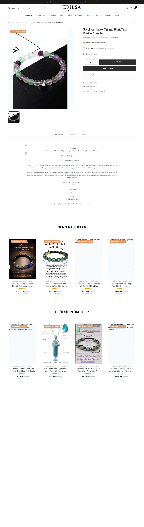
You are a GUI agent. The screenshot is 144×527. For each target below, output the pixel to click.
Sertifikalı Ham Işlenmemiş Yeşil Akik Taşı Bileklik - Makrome (55, 285)
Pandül (90, 15)
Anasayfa (29, 15)
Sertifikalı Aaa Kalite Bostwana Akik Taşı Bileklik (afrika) (88, 285)
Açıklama (59, 134)
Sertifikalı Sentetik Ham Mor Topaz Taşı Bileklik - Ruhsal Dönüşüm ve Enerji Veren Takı (23, 370)
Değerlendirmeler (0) (79, 134)
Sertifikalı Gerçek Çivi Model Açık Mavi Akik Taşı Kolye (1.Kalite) (55, 370)
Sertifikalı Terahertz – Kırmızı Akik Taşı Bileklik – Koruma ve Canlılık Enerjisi (121, 370)
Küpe (70, 15)
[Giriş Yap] (127, 8)
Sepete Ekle (118, 62)
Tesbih (107, 15)
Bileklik (52, 15)
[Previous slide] (8, 267)
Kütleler (79, 15)
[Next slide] (136, 267)
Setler (99, 15)
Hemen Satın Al (109, 69)
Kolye (62, 15)
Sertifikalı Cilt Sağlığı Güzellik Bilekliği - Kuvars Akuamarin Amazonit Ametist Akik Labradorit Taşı (22, 285)
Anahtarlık (41, 15)
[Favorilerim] (131, 8)
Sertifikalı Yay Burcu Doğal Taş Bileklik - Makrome (121, 285)
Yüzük (116, 15)
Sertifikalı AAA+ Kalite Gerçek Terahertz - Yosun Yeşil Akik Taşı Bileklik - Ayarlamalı (88, 370)
